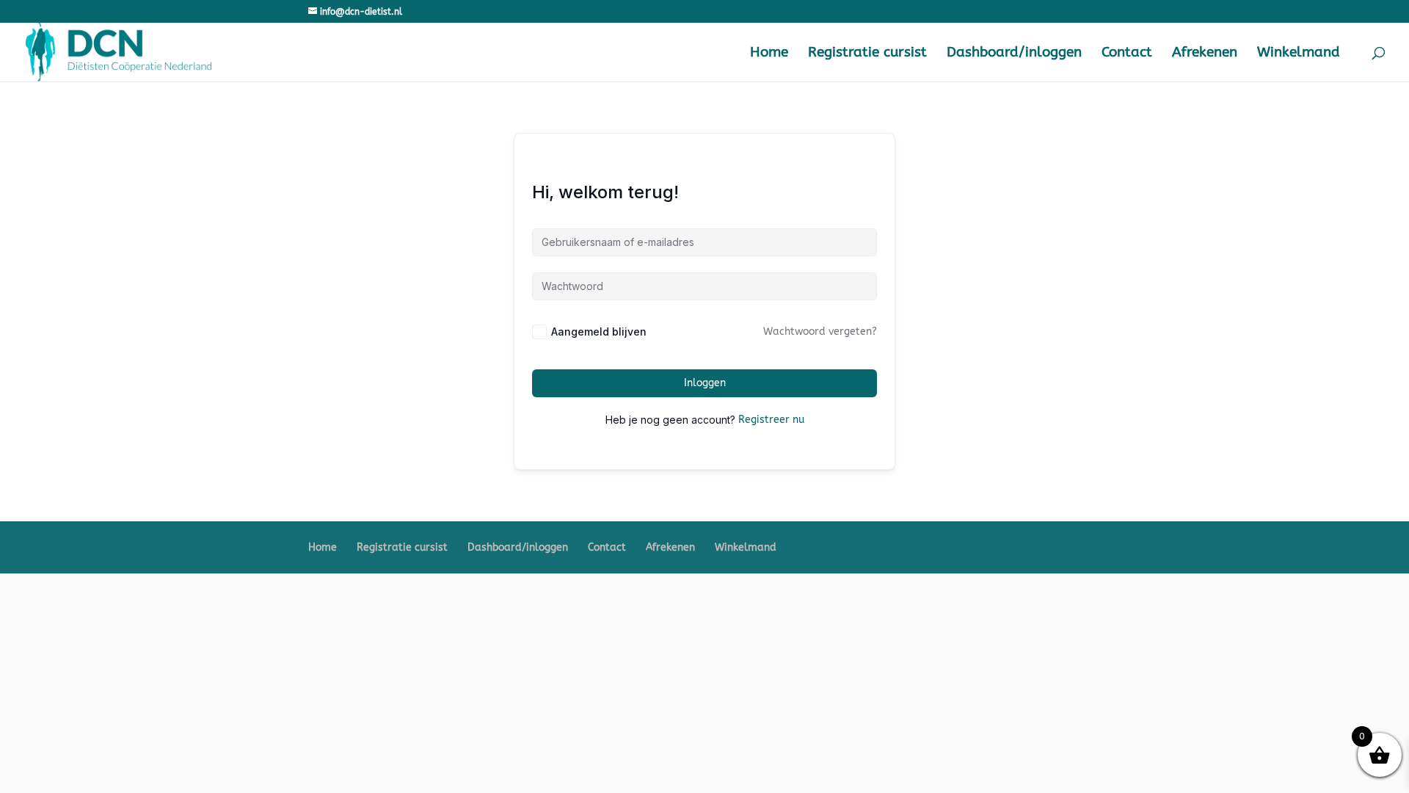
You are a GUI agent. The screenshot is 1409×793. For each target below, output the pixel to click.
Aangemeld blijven (599, 331)
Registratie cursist (867, 53)
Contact (1127, 53)
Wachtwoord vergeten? (820, 331)
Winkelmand (1298, 53)
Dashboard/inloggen (1014, 53)
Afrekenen (1204, 53)
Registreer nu (771, 419)
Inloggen (705, 383)
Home (769, 53)
